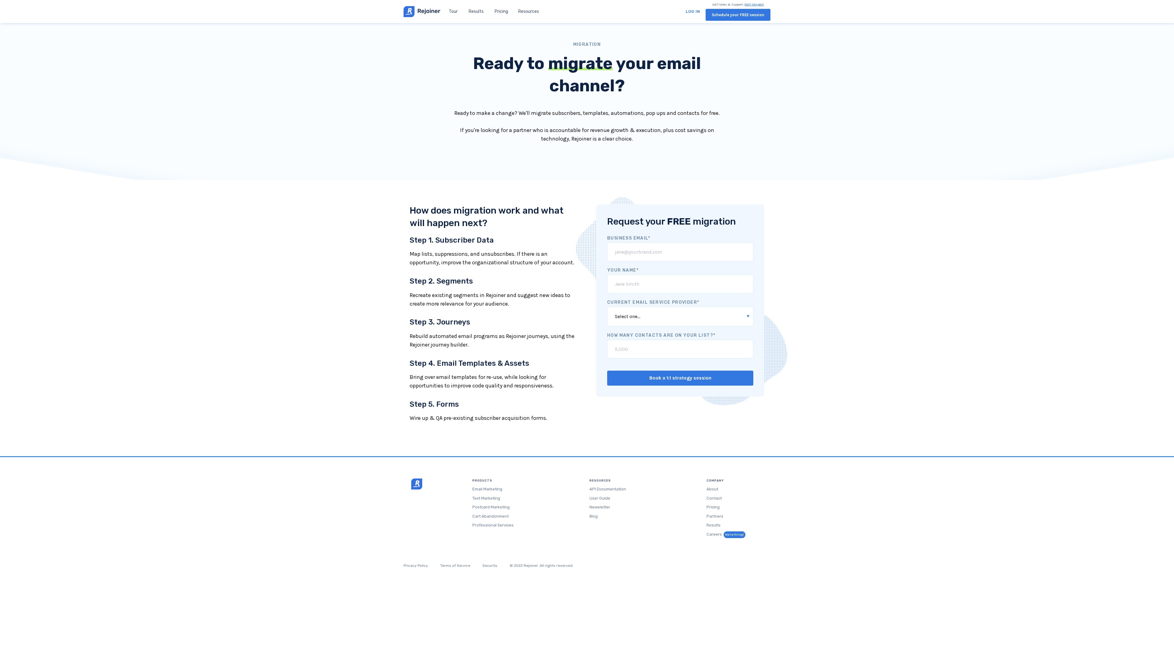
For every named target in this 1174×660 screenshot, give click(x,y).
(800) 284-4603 (754, 4)
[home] (422, 11)
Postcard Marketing (491, 507)
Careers (725, 534)
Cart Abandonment (490, 516)
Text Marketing (486, 498)
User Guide (599, 498)
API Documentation (607, 489)
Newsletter (599, 507)
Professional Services (493, 525)
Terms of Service (455, 565)
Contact (714, 498)
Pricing (501, 11)
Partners (715, 516)
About (712, 489)
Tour (453, 11)
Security (489, 565)
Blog (593, 516)
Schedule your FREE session (738, 15)
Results (476, 11)
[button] (529, 11)
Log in (693, 11)
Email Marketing (487, 489)
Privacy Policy (416, 565)
